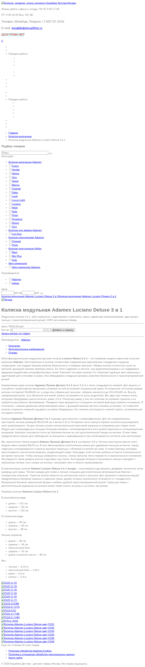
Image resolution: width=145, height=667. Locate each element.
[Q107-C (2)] (9, 582)
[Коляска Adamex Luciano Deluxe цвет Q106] (27, 641)
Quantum (17, 219)
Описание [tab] (14, 345)
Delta (15, 192)
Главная (13, 132)
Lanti (15, 196)
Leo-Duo (17, 233)
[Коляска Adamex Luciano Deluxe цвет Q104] (27, 634)
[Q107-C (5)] (9, 596)
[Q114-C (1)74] (10, 607)
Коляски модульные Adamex (25, 162)
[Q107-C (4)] (9, 589)
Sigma (15, 173)
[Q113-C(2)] (8, 610)
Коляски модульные (20, 136)
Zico (14, 226)
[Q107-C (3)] (9, 586)
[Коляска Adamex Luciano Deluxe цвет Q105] (27, 638)
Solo (14, 260)
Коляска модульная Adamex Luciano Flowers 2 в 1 (87, 296)
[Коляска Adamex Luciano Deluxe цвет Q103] (27, 631)
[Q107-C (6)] (9, 593)
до (20, 292)
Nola (14, 211)
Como (15, 166)
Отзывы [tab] (12, 352)
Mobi (15, 207)
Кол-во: (6, 329)
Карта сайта (15, 657)
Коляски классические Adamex (26, 237)
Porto (15, 215)
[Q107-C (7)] (9, 600)
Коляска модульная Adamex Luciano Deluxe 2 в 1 (29, 296)
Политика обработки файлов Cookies (30, 650)
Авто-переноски (17, 263)
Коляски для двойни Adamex (25, 230)
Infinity (15, 283)
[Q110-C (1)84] (10, 617)
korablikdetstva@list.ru (27, 28)
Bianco (16, 185)
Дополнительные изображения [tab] (26, 349)
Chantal (16, 188)
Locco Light (18, 200)
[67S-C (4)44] (9, 620)
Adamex (16, 279)
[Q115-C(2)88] (10, 603)
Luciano (16, 204)
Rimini (15, 223)
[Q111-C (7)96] (10, 613)
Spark (15, 181)
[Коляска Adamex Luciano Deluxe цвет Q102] (27, 627)
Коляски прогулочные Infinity (25, 248)
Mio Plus (17, 256)
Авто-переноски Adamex (26, 267)
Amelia (16, 169)
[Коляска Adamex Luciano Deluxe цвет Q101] (27, 624)
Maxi (14, 252)
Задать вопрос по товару (15, 333)
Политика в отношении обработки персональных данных (41, 654)
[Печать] (6, 299)
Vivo (14, 177)
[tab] (72, 156)
